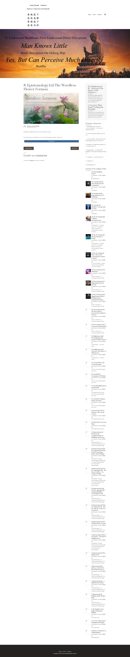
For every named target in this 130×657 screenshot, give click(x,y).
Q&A (64, 651)
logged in (32, 160)
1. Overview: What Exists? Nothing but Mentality (95, 107)
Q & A (94, 14)
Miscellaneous (90, 164)
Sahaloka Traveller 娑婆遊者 (33, 126)
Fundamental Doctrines (93, 126)
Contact (99, 14)
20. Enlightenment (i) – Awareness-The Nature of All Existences (95, 89)
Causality (89, 161)
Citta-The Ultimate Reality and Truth (96, 133)
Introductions (90, 146)
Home (89, 14)
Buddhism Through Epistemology (95, 144)
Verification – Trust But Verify (94, 157)
